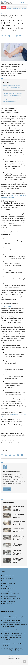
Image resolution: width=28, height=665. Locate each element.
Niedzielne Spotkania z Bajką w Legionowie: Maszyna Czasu (14, 629)
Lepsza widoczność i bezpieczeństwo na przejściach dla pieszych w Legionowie (13, 621)
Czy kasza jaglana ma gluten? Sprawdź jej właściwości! (18, 530)
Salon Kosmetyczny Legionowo (11, 593)
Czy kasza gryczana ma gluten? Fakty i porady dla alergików (19, 523)
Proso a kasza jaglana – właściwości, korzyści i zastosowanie (18, 508)
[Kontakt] (21, 2)
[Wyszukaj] (23, 2)
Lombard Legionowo (8, 580)
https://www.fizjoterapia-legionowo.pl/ (11, 306)
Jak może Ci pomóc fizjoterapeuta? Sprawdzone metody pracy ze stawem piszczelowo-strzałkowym (12, 99)
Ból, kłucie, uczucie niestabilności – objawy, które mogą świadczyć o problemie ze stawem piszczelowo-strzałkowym (14, 93)
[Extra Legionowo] (6, 2)
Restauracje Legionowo (9, 601)
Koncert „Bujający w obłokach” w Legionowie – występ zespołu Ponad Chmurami (15, 616)
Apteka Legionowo (8, 578)
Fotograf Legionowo (8, 588)
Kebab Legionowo (7, 603)
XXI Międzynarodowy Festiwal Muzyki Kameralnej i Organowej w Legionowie (13, 649)
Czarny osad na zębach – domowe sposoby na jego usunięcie (17, 552)
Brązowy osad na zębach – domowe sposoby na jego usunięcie (17, 545)
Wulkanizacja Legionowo (9, 596)
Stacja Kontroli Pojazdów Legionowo (12, 598)
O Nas (13, 657)
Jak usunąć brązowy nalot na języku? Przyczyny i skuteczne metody (18, 560)
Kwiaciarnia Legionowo (9, 583)
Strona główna (4, 13)
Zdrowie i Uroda (13, 13)
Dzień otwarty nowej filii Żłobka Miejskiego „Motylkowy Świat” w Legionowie (14, 634)
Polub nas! (7, 489)
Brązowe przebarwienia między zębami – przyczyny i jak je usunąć (18, 537)
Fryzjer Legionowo (7, 591)
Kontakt (8, 657)
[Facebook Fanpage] (19, 2)
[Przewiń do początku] (24, 661)
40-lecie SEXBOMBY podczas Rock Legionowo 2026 (12, 638)
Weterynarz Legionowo (9, 586)
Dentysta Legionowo (8, 575)
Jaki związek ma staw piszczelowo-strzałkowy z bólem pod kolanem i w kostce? (12, 87)
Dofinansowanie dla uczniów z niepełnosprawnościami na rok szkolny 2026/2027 (13, 643)
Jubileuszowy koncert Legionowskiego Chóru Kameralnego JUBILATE (15, 625)
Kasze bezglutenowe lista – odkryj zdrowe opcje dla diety (18, 516)
